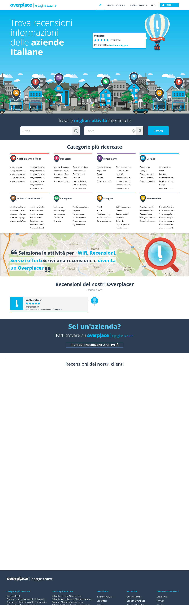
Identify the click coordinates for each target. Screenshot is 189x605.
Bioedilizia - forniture (37, 224)
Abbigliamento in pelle (37, 167)
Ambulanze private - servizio (61, 210)
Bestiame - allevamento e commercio (104, 217)
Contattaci (102, 600)
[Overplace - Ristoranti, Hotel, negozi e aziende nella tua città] (33, 5)
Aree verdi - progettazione (18, 217)
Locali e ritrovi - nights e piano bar (124, 184)
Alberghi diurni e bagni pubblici (147, 174)
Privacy (160, 600)
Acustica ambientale (18, 207)
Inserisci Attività (105, 596)
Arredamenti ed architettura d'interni (37, 207)
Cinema (100, 177)
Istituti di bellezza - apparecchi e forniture (80, 184)
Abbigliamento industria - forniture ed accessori (37, 174)
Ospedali (76, 210)
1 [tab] (91, 438)
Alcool (99, 207)
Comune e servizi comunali (20, 599)
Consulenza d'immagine (167, 224)
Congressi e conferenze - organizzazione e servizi (104, 181)
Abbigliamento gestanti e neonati (18, 181)
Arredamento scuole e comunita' (37, 214)
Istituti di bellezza (80, 181)
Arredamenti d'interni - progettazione (18, 221)
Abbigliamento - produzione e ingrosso (18, 170)
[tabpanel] (38, 390)
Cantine (119, 210)
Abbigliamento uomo (37, 188)
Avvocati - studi (146, 214)
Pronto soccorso (79, 221)
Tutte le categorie (115, 5)
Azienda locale (14, 596)
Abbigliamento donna (18, 177)
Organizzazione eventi (124, 188)
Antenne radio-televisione (18, 214)
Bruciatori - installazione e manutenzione (37, 228)
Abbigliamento (16, 167)
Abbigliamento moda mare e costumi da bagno (37, 181)
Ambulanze (58, 207)
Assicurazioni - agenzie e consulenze (147, 210)
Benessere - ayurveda (61, 170)
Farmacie (57, 221)
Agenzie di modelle (61, 167)
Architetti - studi (146, 207)
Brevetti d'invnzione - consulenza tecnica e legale (167, 207)
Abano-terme (75, 596)
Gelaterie (120, 221)
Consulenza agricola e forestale (167, 217)
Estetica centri (79, 174)
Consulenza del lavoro (167, 228)
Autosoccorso (59, 214)
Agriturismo (145, 167)
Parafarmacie (78, 214)
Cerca (158, 130)
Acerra (79, 602)
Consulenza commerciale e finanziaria (167, 221)
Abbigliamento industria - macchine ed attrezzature (37, 177)
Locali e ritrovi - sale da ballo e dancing (124, 177)
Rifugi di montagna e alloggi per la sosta (167, 188)
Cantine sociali (122, 214)
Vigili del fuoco (79, 224)
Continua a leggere (118, 45)
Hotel (161, 170)
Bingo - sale (101, 170)
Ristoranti (39, 599)
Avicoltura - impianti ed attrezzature (104, 214)
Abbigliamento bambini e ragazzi (18, 174)
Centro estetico (79, 170)
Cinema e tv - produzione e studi (167, 210)
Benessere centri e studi (61, 181)
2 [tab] (94, 438)
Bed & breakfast (146, 177)
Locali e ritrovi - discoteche (124, 181)
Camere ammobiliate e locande (147, 181)
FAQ (153, 5)
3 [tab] (98, 438)
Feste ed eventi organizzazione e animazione (124, 167)
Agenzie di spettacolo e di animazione (104, 167)
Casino (99, 174)
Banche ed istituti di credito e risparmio (26, 602)
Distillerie (120, 217)
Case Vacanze (165, 167)
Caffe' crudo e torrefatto (124, 207)
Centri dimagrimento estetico (80, 167)
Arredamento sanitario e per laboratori (37, 210)
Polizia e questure (80, 217)
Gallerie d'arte (122, 170)
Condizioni (162, 596)
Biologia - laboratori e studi (147, 217)
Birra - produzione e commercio (104, 221)
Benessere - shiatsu (61, 177)
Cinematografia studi (167, 214)
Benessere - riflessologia (61, 174)
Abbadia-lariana (83, 599)
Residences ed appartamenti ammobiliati (167, 181)
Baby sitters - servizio (37, 221)
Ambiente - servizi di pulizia (18, 210)
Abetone (56, 602)
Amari (99, 210)
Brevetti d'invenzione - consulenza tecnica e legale (147, 221)
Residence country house (167, 177)
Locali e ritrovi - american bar (124, 228)
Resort (162, 184)
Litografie (120, 174)
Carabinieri (58, 217)
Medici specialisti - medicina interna (80, 207)
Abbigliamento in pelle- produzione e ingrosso (37, 170)
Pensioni (162, 174)
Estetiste (76, 177)
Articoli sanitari (36, 217)
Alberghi (143, 170)
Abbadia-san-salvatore (63, 599)
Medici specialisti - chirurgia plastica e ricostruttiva (80, 188)
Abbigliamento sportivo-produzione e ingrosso (37, 184)
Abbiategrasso (68, 602)
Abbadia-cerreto (60, 596)
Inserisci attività (138, 5)
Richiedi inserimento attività (95, 345)
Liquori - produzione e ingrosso (124, 224)
